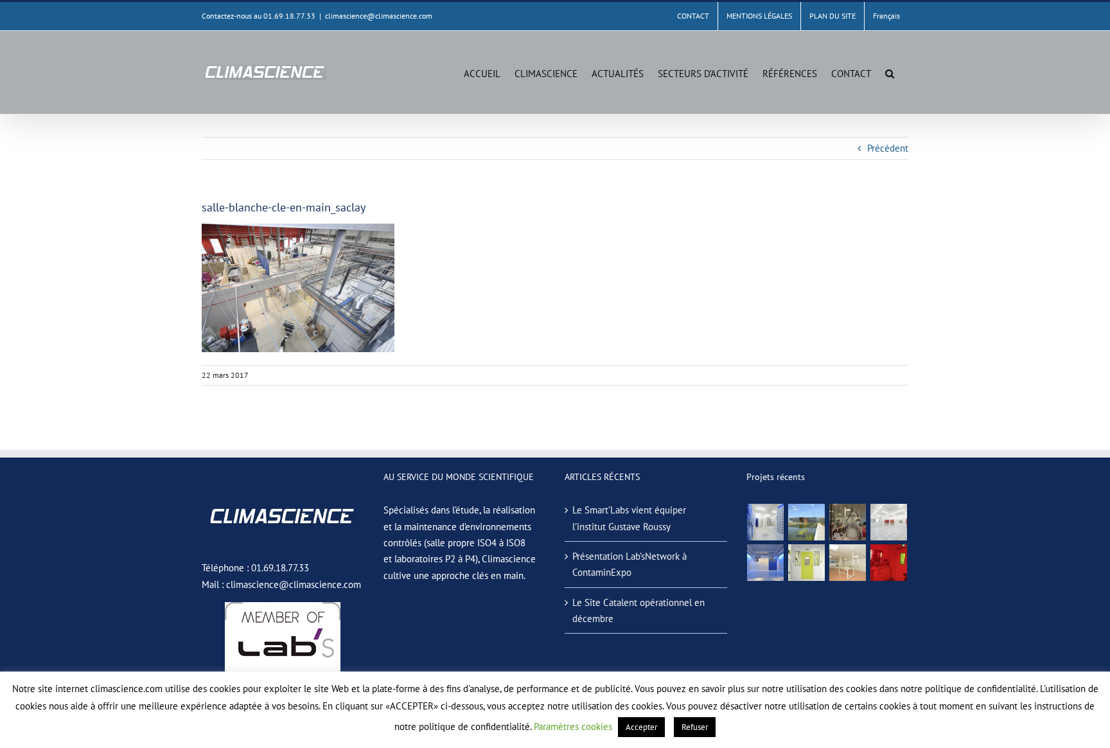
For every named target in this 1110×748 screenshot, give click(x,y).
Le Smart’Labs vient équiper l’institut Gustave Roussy (629, 518)
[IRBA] (807, 522)
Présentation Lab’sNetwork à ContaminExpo (629, 564)
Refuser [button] (695, 727)
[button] (889, 72)
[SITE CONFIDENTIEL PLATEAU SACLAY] (765, 522)
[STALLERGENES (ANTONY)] (848, 522)
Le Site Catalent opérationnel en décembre (638, 610)
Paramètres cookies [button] (573, 726)
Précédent (887, 148)
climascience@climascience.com (378, 16)
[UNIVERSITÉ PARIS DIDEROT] (848, 562)
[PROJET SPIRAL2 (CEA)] (889, 522)
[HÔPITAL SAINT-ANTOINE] (765, 562)
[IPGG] (889, 562)
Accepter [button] (641, 727)
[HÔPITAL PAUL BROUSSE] (807, 562)
